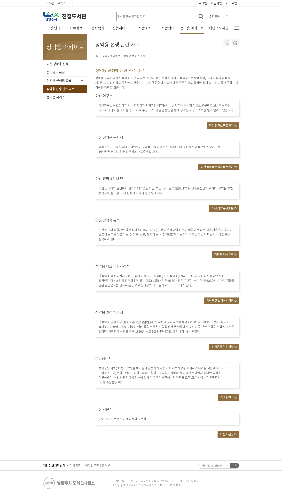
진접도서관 (74, 16)
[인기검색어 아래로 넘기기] (227, 17)
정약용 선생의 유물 (59, 80)
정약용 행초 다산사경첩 (220, 300)
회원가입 (216, 3)
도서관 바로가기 (56, 3)
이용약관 (75, 465)
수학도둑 (214, 16)
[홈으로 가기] (97, 56)
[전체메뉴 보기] (236, 28)
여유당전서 (227, 397)
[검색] (201, 16)
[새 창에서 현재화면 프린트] (235, 42)
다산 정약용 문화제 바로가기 (217, 167)
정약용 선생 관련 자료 (60, 88)
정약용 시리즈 (56, 97)
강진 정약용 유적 (224, 254)
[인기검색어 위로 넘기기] (227, 15)
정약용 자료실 (56, 72)
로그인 (203, 3)
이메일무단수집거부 (97, 465)
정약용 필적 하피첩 (223, 346)
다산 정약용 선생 (57, 63)
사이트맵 (231, 3)
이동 (234, 465)
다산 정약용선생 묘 (223, 208)
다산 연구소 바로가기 (221, 125)
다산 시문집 (227, 434)
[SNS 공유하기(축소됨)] (227, 42)
